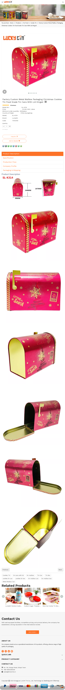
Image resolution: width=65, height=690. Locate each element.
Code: (4, 120)
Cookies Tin (6, 575)
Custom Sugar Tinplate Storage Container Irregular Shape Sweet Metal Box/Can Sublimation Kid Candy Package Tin (32, 606)
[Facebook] (3, 651)
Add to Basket (13, 141)
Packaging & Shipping (11, 170)
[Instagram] (12, 651)
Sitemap (56, 681)
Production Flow (9, 162)
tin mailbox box (46, 578)
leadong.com (48, 681)
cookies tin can (7, 578)
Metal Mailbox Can (9, 581)
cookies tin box (20, 578)
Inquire (13, 136)
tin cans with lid (18, 575)
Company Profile (9, 166)
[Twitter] (6, 651)
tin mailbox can (33, 578)
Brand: (4, 118)
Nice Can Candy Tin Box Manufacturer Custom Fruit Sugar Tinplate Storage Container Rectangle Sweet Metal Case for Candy (51, 606)
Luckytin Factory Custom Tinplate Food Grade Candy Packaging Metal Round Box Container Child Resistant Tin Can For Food (13, 606)
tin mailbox (30, 575)
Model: (4, 115)
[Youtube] (9, 651)
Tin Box (47, 575)
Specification (8, 158)
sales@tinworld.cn (10, 672)
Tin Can (39, 575)
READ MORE (32, 632)
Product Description (11, 154)
